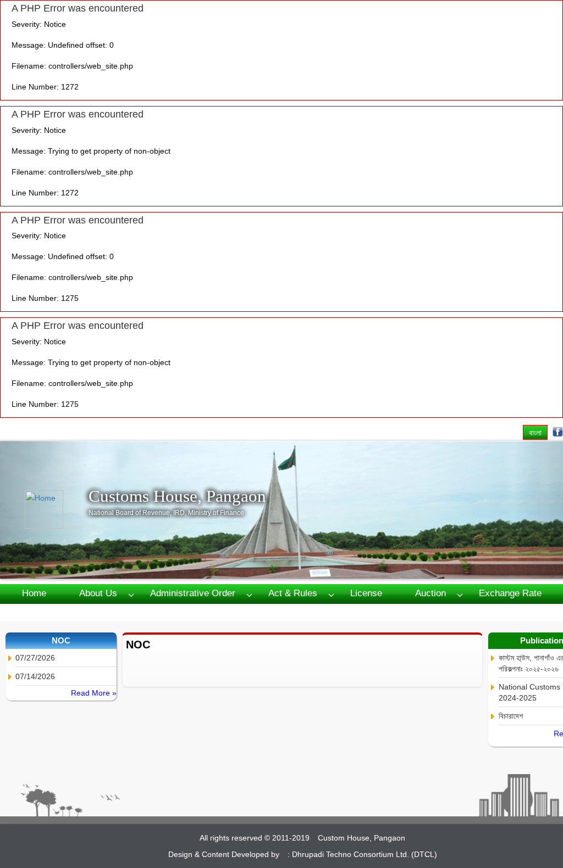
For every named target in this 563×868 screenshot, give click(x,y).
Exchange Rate (510, 593)
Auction (430, 593)
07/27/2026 (35, 657)
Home (34, 593)
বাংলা (535, 432)
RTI (29, 612)
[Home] (57, 509)
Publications (95, 612)
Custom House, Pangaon (361, 837)
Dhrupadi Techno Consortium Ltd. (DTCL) (364, 854)
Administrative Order (192, 593)
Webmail (235, 612)
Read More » (94, 692)
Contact (169, 612)
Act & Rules (292, 593)
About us (98, 593)
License (366, 593)
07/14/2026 (35, 676)
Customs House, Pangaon (177, 496)
